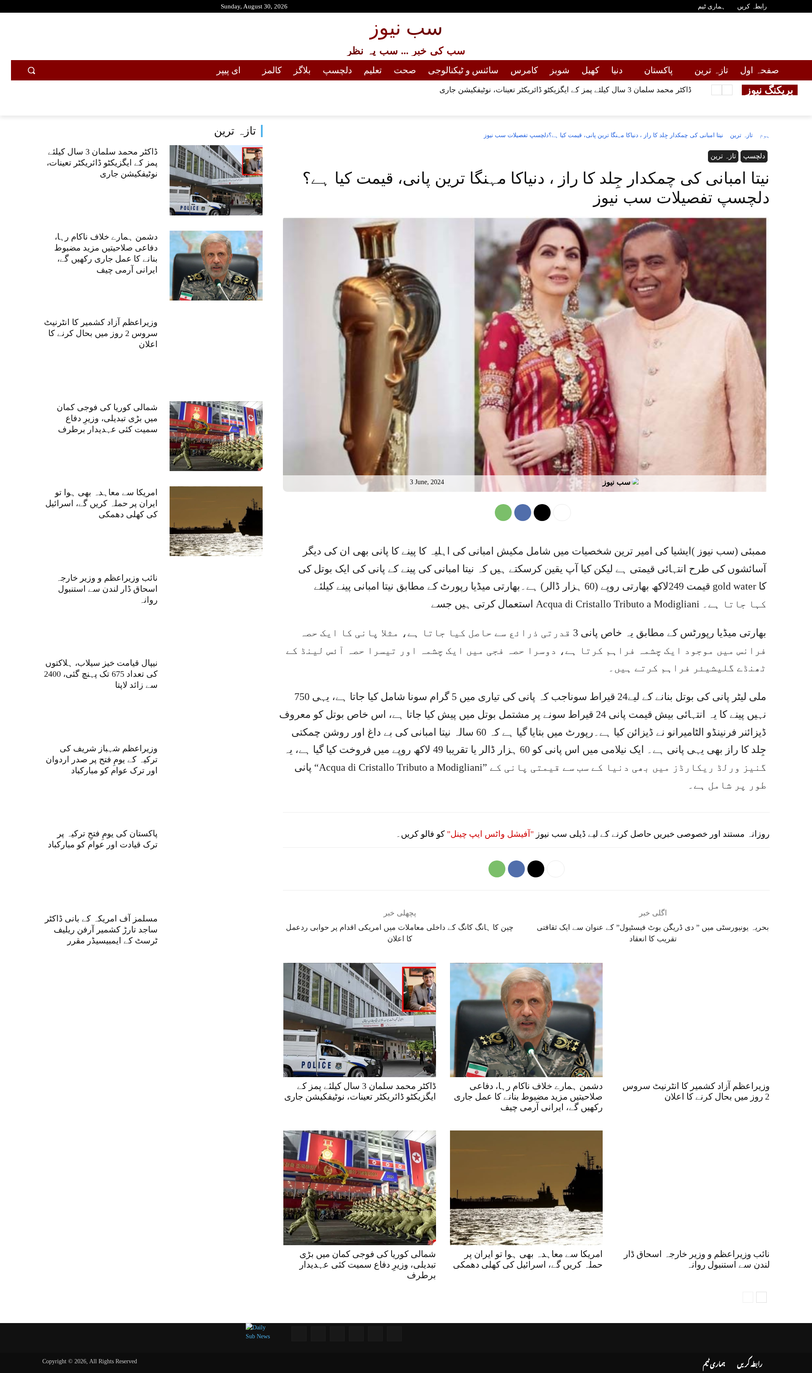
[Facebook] (42, 7)
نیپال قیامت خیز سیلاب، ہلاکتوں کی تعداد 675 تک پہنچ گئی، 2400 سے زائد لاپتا (101, 673)
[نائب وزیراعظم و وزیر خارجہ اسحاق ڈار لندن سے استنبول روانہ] (216, 606)
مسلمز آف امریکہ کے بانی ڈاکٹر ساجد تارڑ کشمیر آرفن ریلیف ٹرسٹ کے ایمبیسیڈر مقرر (101, 929)
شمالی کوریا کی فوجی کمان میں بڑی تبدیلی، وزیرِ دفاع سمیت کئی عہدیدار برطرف (107, 418)
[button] (31, 70)
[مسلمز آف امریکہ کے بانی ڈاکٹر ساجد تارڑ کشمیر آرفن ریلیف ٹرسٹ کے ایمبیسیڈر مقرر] (216, 947)
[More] (562, 512)
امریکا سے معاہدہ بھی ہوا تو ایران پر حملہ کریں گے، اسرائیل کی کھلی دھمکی (101, 503)
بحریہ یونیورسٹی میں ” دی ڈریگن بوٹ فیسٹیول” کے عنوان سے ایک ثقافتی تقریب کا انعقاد (653, 933)
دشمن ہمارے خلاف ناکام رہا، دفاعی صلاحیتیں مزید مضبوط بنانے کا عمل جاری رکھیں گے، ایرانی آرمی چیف (528, 1096)
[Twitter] (57, 7)
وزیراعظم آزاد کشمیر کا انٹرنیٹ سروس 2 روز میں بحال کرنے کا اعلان (101, 333)
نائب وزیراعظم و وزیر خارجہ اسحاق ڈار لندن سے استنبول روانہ (107, 588)
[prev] (727, 90)
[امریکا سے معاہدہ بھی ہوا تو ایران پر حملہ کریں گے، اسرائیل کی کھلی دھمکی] (216, 521)
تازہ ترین (235, 131)
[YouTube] (27, 7)
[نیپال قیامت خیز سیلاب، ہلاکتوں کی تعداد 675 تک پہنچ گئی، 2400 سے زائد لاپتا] (216, 692)
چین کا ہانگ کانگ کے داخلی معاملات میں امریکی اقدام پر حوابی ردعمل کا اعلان (399, 933)
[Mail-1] (318, 1333)
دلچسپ (754, 156)
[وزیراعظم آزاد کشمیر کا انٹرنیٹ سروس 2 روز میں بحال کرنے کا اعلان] (216, 351)
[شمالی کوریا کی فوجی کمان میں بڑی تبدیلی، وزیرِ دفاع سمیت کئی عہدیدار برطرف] (216, 436)
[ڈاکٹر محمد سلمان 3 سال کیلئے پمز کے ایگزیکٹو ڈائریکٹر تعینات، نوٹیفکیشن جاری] (216, 180)
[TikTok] (87, 7)
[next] (716, 90)
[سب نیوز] (637, 482)
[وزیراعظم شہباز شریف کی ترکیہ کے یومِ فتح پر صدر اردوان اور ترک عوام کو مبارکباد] (216, 777)
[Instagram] (72, 7)
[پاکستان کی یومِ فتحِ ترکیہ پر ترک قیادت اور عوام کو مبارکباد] (216, 862)
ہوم (765, 135)
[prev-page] (748, 1297)
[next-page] (761, 1297)
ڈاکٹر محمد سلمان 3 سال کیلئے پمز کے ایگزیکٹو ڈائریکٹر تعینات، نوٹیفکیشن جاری (565, 89)
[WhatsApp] (503, 512)
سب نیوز (617, 482)
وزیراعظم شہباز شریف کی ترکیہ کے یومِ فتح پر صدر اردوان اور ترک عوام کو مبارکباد (102, 759)
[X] (542, 512)
